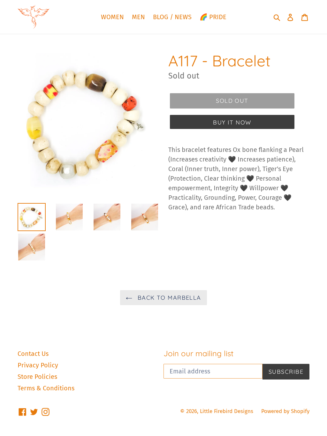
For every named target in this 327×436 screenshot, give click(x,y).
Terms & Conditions (46, 388)
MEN (138, 17)
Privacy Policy (38, 365)
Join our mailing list (198, 353)
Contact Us (33, 353)
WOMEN (112, 17)
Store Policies (37, 376)
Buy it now (232, 122)
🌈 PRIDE (213, 17)
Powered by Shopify (285, 411)
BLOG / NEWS (172, 17)
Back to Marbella (168, 297)
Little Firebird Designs (226, 411)
